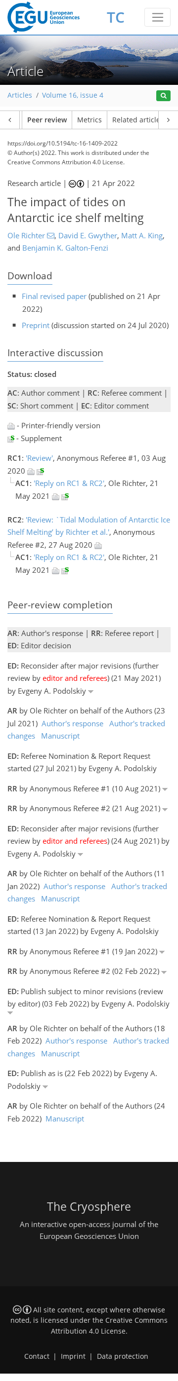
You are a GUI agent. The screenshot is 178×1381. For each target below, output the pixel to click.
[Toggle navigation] (157, 17)
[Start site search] (163, 96)
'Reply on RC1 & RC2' (69, 483)
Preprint (35, 325)
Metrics (89, 119)
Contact (36, 1356)
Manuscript (60, 736)
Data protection (122, 1356)
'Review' (39, 458)
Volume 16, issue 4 (72, 95)
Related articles (138, 119)
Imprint (73, 1356)
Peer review (47, 119)
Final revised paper (54, 296)
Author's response (72, 723)
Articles (19, 95)
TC (116, 17)
